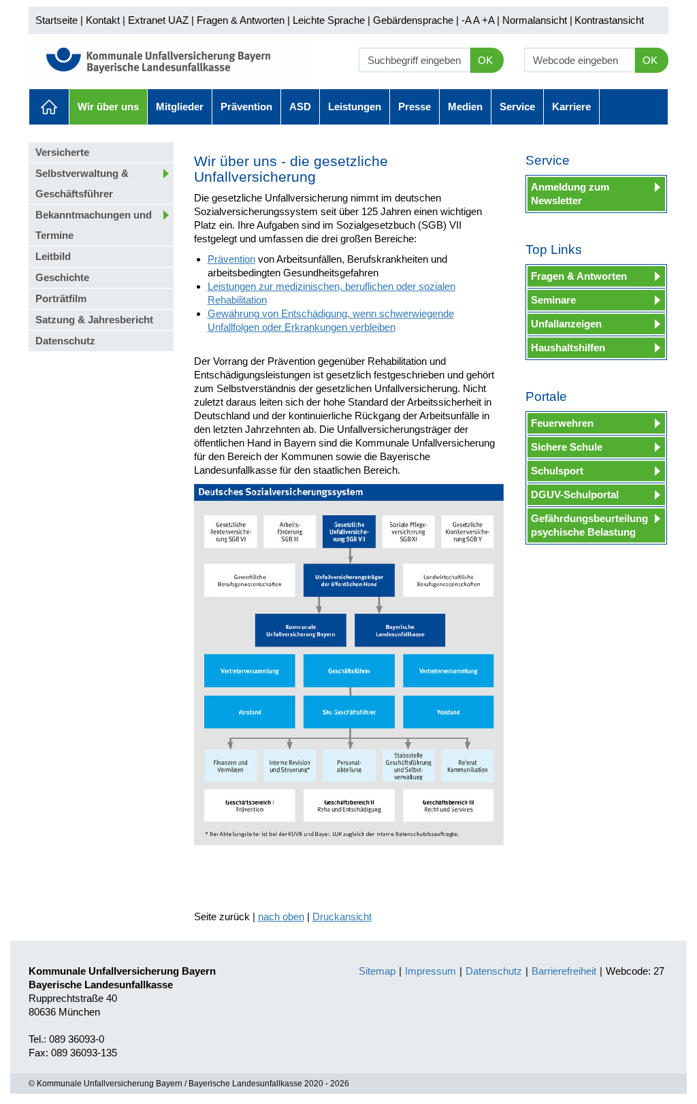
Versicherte (62, 152)
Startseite (56, 20)
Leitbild (53, 256)
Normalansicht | (537, 20)
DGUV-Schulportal (575, 494)
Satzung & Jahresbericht (94, 319)
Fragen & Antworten (241, 20)
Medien (465, 106)
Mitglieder (180, 106)
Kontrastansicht (609, 20)
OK (485, 60)
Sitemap (377, 971)
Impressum (430, 971)
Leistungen (354, 106)
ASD (300, 106)
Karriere (571, 106)
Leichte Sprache (329, 20)
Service (517, 106)
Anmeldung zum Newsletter (570, 193)
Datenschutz (65, 340)
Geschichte (62, 277)
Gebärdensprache (413, 20)
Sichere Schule (566, 447)
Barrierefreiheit (564, 971)
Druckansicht (342, 916)
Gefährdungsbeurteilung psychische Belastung (589, 525)
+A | (489, 20)
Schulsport (557, 470)
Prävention (246, 106)
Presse (414, 106)
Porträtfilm (60, 298)
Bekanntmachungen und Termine (93, 225)
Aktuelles (49, 106)
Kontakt (103, 20)
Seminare (553, 300)
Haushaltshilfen (568, 347)
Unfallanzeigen (566, 323)
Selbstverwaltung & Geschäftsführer (82, 183)
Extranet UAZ (158, 20)
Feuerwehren (562, 423)
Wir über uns (108, 106)
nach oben (281, 916)
